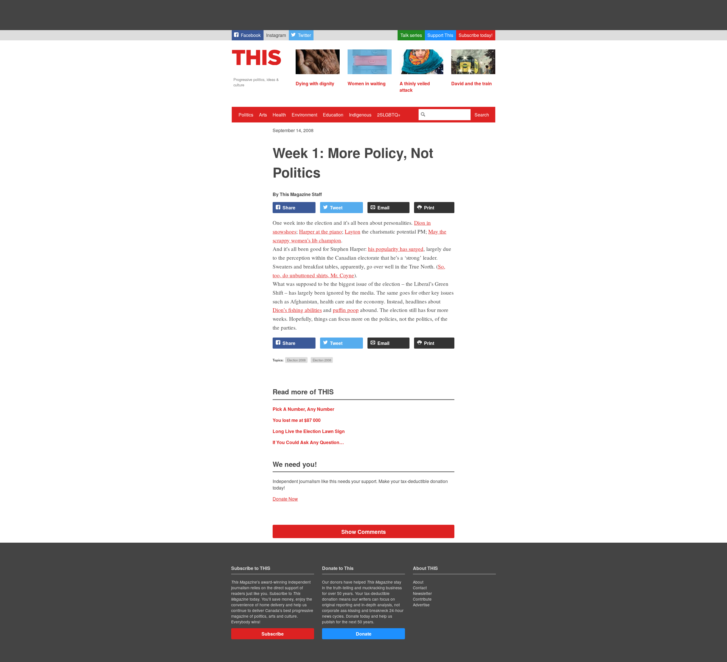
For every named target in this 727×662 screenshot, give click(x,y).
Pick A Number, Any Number (303, 409)
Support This (440, 35)
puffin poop (346, 309)
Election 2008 (296, 360)
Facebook (251, 35)
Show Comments (363, 532)
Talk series (411, 35)
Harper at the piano (320, 231)
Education (333, 114)
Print (429, 207)
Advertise (421, 604)
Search (482, 114)
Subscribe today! (475, 35)
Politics (246, 114)
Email (383, 207)
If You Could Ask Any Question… (308, 442)
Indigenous (360, 114)
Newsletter (422, 593)
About (418, 582)
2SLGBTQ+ (388, 114)
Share (289, 207)
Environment (304, 114)
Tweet (336, 207)
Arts (263, 114)
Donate (363, 633)
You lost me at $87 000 (297, 420)
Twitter (304, 35)
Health (279, 114)
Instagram (276, 35)
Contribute (422, 599)
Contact (420, 587)
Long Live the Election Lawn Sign (309, 431)
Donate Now (285, 499)
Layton (352, 231)
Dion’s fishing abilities (297, 309)
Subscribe (273, 633)
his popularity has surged (395, 248)
